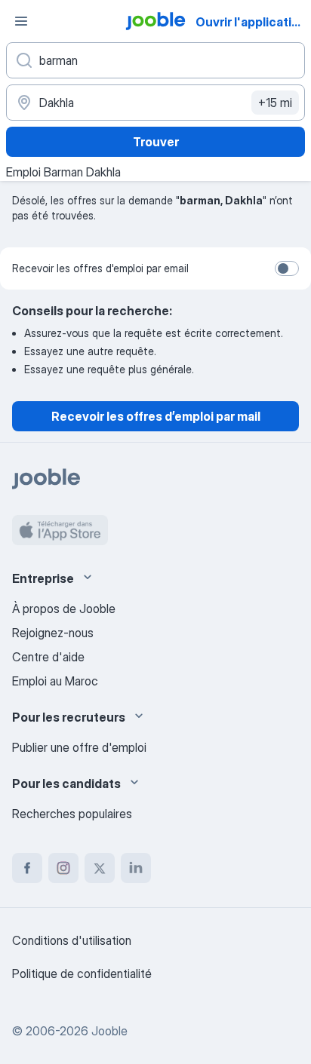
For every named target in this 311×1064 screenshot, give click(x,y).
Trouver (156, 141)
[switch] (287, 268)
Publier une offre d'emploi (79, 747)
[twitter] (100, 868)
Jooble (109, 1030)
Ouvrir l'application (251, 21)
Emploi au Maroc (55, 680)
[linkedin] (136, 868)
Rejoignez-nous (53, 632)
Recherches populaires (72, 813)
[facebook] (27, 868)
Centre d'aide (48, 656)
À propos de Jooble (63, 608)
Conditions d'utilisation (71, 940)
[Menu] (21, 21)
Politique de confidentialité (82, 973)
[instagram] (63, 868)
